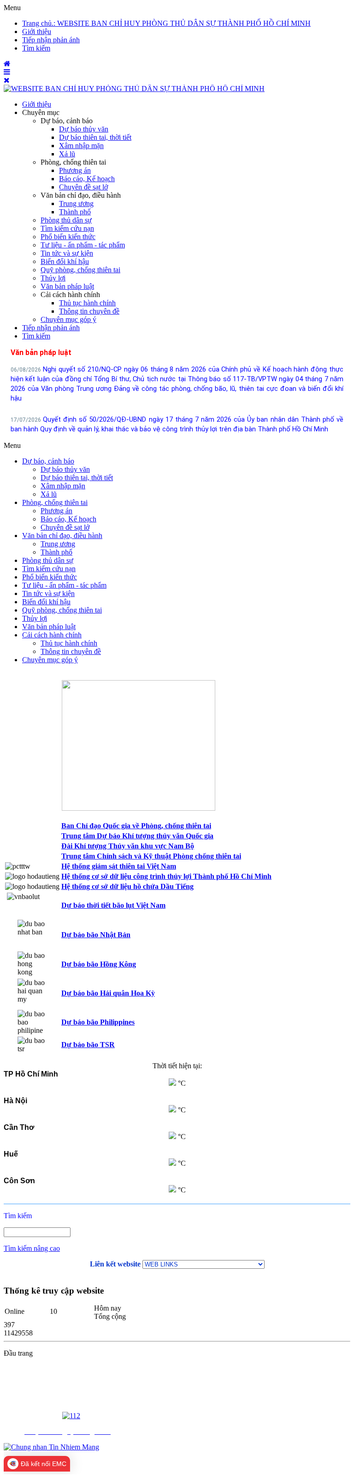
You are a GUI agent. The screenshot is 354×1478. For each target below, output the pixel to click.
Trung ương (76, 203)
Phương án (75, 170)
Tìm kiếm (36, 336)
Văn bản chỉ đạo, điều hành (81, 195)
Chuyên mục (40, 112)
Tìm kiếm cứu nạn (67, 228)
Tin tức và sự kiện (67, 253)
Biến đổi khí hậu (65, 261)
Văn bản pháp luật (67, 286)
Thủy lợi (53, 278)
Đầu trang (18, 1353)
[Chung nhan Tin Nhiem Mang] (51, 1447)
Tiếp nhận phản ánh (51, 328)
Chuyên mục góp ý (68, 319)
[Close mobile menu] (7, 80)
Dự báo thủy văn (83, 129)
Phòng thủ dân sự (66, 220)
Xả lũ (67, 154)
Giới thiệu (36, 104)
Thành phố (75, 212)
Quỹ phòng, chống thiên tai (80, 270)
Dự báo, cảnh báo (67, 121)
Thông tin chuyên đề (89, 311)
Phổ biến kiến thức (68, 237)
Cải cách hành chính (70, 294)
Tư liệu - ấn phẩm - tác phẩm (83, 245)
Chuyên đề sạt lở (83, 187)
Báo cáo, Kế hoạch (87, 179)
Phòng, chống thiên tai (73, 162)
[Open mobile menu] (7, 72)
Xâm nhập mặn (81, 145)
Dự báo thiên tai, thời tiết (95, 137)
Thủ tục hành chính (87, 303)
